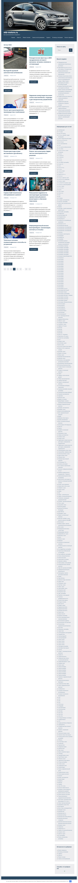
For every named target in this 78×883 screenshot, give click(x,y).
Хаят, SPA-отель (61, 785)
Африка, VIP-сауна (62, 326)
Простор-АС (61, 603)
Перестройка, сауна (62, 588)
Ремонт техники (26, 37)
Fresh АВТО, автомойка (63, 162)
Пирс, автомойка (62, 593)
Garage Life (60, 164)
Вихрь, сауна (61, 354)
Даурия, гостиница (62, 399)
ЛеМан (59, 491)
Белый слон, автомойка (63, 337)
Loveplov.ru (60, 172)
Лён (59, 492)
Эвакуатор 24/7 (61, 828)
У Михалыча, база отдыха (64, 760)
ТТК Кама (60, 753)
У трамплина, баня (62, 765)
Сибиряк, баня (61, 663)
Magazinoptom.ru (62, 174)
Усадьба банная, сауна (63, 772)
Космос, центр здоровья (63, 484)
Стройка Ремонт (62, 719)
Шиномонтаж (61, 811)
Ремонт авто (61, 612)
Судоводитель (61, 724)
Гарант (59, 373)
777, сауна (60, 131)
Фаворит (60, 775)
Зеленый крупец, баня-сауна (64, 450)
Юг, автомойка (61, 835)
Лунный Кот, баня (62, 504)
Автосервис (61, 259)
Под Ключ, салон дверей (63, 595)
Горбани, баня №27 (62, 380)
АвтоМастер (61, 237)
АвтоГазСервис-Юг (62, 215)
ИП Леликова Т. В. (62, 462)
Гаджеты (48, 37)
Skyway (59, 189)
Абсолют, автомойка (62, 201)
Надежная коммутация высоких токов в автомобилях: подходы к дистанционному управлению (40, 97)
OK (70, 881)
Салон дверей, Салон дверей (64, 632)
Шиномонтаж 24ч (62, 813)
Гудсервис (60, 395)
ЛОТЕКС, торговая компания (64, 501)
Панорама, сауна (62, 583)
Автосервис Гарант (62, 291)
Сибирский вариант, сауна (64, 661)
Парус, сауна (61, 586)
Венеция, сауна (61, 351)
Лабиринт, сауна (62, 487)
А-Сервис (60, 198)
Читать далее (8, 90)
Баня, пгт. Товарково (63, 334)
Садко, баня (61, 630)
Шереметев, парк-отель (63, 804)
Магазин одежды (62, 506)
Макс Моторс (61, 511)
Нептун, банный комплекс (64, 555)
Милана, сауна (61, 538)
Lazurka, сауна (61, 170)
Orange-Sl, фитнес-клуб (63, 177)
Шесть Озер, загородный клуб (65, 808)
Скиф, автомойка (62, 666)
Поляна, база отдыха (63, 600)
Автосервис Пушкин (62, 300)
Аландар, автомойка (62, 322)
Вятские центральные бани (64, 365)
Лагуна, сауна (61, 489)
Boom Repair (61, 142)
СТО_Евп (60, 711)
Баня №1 (60, 327)
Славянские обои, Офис (63, 683)
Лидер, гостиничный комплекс (65, 496)
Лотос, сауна (61, 503)
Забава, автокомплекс (63, 435)
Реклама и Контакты (62, 610)
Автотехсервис (61, 303)
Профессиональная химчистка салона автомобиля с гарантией (65, 98)
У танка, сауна (61, 763)
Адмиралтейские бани (63, 319)
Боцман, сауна (61, 341)
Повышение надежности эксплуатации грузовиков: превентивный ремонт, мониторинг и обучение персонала (38, 197)
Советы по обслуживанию (38, 37)
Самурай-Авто (61, 634)
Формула (60, 780)
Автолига (60, 232)
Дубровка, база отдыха (63, 418)
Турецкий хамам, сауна (63, 755)
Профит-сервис (61, 605)
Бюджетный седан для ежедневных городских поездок (63, 103)
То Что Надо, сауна (62, 741)
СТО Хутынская (61, 709)
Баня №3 (60, 331)
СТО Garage (60, 704)
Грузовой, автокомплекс (63, 394)
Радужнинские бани (62, 607)
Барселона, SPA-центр (63, 336)
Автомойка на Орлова (63, 245)
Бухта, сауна (61, 344)
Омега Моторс (61, 578)
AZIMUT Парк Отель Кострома (64, 138)
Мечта (59, 537)
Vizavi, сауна (61, 191)
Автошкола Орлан (62, 310)
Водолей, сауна (61, 358)
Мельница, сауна (62, 535)
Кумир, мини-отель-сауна (64, 486)
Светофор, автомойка (63, 646)
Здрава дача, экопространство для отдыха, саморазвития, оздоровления (65, 441)
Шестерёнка (61, 806)
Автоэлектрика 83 (62, 314)
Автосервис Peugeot (62, 288)
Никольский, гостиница (63, 559)
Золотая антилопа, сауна (64, 453)
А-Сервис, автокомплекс (63, 199)
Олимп (59, 576)
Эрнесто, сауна (61, 833)
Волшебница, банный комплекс (65, 363)
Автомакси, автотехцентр (64, 234)
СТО (59, 697)
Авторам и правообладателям (65, 256)
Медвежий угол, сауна (63, 533)
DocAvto (60, 153)
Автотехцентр (61, 305)
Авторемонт (61, 257)
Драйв (59, 416)
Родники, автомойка (62, 615)
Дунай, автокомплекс (63, 419)
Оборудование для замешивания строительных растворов (64, 64)
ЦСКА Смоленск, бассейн (64, 792)
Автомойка (60, 239)
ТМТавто (60, 739)
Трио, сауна (60, 750)
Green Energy (61, 167)
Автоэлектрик (61, 312)
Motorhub (60, 176)
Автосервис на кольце (63, 297)
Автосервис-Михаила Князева (65, 302)
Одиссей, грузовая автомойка (65, 567)
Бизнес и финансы (69, 37)
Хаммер (60, 784)
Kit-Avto (60, 169)
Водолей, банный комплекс (64, 356)
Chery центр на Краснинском (64, 147)
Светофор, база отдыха (63, 647)
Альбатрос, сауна (62, 324)
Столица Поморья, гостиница (64, 717)
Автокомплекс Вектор (63, 225)
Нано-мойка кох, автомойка (64, 554)
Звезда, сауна (61, 438)
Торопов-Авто (61, 745)
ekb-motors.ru (11, 32)
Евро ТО (60, 426)
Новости (19, 37)
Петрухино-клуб (61, 590)
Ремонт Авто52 (61, 613)
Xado (59, 194)
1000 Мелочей (61, 130)
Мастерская (61, 521)
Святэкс (60, 649)
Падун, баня (61, 581)
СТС (59, 721)
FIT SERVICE (61, 155)
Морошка (60, 540)
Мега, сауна (61, 527)
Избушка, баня (61, 457)
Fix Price (60, 159)
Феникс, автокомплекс (63, 777)
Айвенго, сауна (61, 320)
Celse (59, 145)
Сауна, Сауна (61, 639)
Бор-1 (59, 339)
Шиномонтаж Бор (62, 814)
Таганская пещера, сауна (64, 733)
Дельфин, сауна (61, 409)
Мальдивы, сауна (62, 513)
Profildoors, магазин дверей (64, 184)
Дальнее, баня (61, 397)
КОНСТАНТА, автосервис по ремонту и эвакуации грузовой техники (65, 481)
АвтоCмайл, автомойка (63, 211)
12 (26, 269)
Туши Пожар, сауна (62, 757)
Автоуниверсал (61, 308)
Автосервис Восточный (63, 290)
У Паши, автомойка (62, 762)
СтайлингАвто (61, 688)
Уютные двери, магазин (63, 774)
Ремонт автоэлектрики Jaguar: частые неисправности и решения (40, 153)
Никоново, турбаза (62, 561)
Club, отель (60, 148)
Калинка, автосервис (63, 463)
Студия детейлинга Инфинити (65, 722)
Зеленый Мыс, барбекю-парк (64, 452)
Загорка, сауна (61, 436)
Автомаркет (61, 235)
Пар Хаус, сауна (62, 584)
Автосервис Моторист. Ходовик (65, 295)
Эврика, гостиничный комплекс (65, 830)
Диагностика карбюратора (64, 411)
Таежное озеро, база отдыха (64, 734)
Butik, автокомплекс (62, 143)
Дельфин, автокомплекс (63, 407)
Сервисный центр (62, 656)
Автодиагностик (61, 216)
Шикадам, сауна (62, 809)
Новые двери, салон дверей (64, 562)
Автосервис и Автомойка (63, 293)
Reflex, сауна (61, 186)
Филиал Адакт (61, 779)
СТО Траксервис (62, 707)
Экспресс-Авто (61, 831)
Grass (59, 165)
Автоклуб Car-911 (62, 223)
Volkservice (60, 193)
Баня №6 (60, 332)
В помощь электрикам (57, 37)
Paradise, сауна (61, 181)
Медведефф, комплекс (63, 532)
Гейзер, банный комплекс (64, 378)
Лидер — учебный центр (63, 494)
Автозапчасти (61, 218)
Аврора (60, 206)
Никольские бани (62, 557)
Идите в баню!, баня (62, 455)
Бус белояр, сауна (62, 343)
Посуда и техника (62, 601)
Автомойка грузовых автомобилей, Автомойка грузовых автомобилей (64, 242)
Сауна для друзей (62, 636)
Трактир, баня (61, 748)
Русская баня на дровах (63, 620)
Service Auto (61, 188)
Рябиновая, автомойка (63, 629)
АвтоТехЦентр (61, 307)
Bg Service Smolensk (62, 140)
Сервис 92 (60, 654)
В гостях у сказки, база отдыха (65, 346)
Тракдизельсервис (62, 746)
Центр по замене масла (63, 787)
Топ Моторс (60, 743)
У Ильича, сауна (61, 758)
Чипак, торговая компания (64, 803)
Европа (60, 428)
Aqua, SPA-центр (62, 133)
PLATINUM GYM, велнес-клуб (64, 182)
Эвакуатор (60, 826)
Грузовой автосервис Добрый (65, 392)
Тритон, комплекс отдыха (63, 751)
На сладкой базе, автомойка (64, 549)
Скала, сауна (61, 665)
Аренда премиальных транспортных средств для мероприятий (64, 72)
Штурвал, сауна (61, 825)
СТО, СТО (60, 712)
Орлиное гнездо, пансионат (64, 579)
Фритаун (60, 782)
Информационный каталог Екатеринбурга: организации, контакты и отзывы (40, 227)
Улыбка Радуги (61, 767)
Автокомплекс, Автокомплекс (64, 227)
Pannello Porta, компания (63, 179)
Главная (13, 37)
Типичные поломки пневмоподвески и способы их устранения (15, 242)
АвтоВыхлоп (61, 213)
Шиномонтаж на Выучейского (65, 816)
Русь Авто (60, 627)
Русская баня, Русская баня (64, 622)
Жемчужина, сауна (62, 433)
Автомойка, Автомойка (63, 247)
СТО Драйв (60, 705)
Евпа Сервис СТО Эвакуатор (64, 424)
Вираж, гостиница (62, 353)
